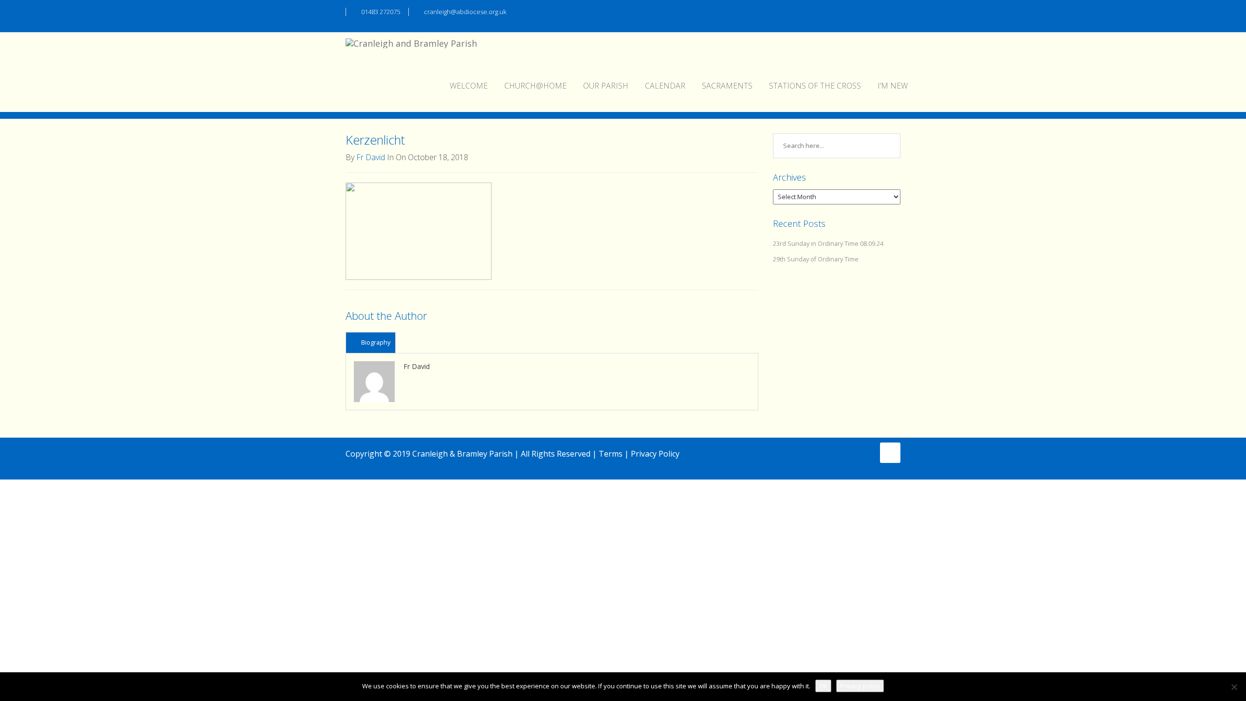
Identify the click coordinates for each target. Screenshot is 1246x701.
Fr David (370, 157)
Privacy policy (860, 686)
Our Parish (605, 85)
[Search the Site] (896, 11)
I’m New (893, 85)
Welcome (469, 85)
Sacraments (727, 85)
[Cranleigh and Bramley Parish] (411, 45)
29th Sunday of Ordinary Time (816, 259)
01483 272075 (380, 11)
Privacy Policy (655, 453)
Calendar (665, 85)
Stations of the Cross (815, 85)
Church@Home (535, 85)
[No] (1234, 687)
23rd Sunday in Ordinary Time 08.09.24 (828, 244)
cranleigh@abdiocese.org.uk (465, 11)
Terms (611, 453)
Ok (823, 686)
